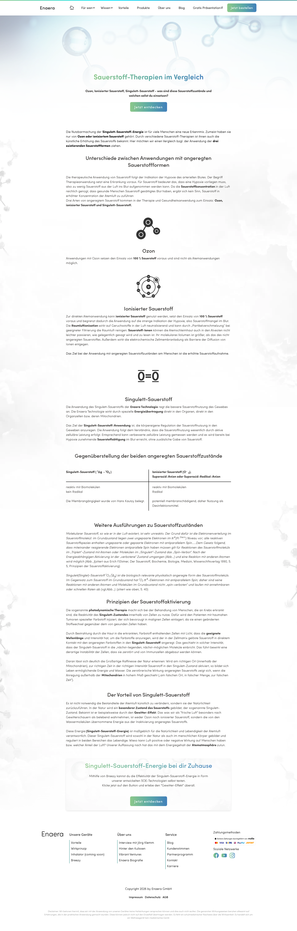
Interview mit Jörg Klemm (136, 842)
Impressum (136, 897)
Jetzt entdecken (148, 106)
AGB (165, 897)
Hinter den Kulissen (132, 848)
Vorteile (123, 8)
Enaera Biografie (131, 860)
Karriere (172, 866)
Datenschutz (153, 897)
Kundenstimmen (178, 848)
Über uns (164, 8)
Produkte (143, 8)
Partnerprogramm (180, 854)
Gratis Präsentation (206, 8)
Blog (182, 8)
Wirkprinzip (79, 848)
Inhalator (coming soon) (87, 854)
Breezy (76, 860)
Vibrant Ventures (130, 854)
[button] (87, 8)
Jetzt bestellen (242, 8)
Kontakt (172, 860)
